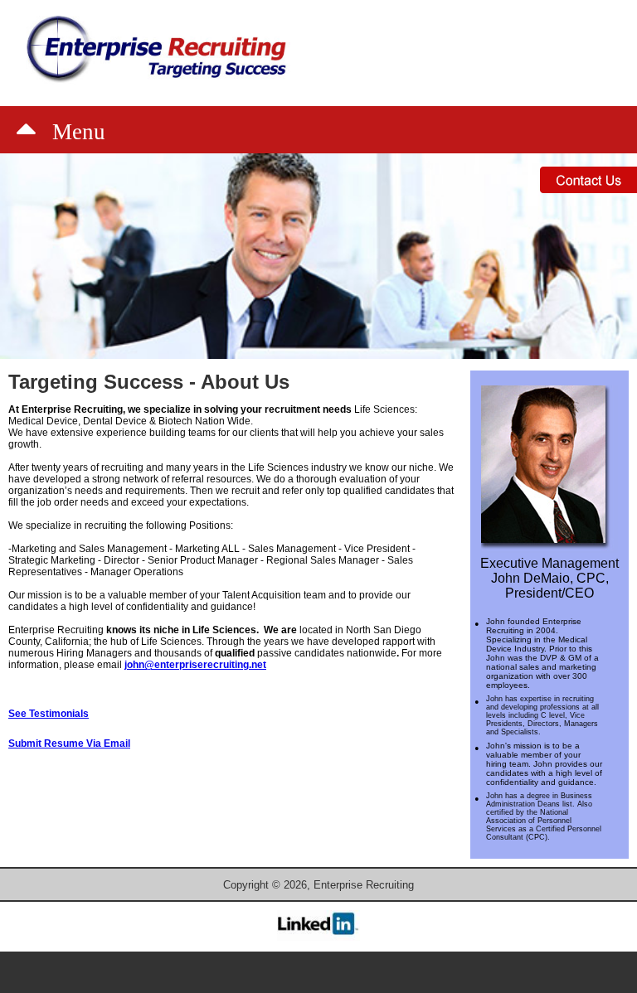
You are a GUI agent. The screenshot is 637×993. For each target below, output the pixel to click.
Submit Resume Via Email (69, 743)
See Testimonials (48, 713)
